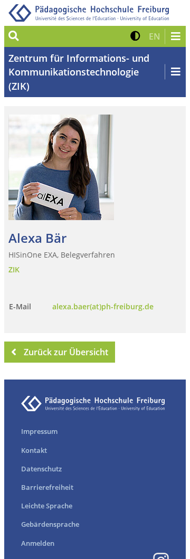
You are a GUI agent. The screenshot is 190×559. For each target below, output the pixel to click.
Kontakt (34, 450)
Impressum (39, 431)
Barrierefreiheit (47, 487)
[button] (135, 36)
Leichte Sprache (46, 505)
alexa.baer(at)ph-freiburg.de (103, 306)
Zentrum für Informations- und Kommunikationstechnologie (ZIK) (78, 72)
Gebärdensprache (50, 524)
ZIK (14, 269)
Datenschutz (41, 468)
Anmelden (37, 543)
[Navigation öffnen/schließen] (175, 36)
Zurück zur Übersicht (66, 352)
